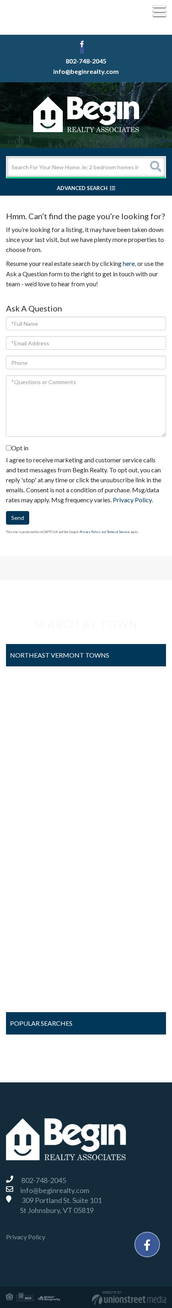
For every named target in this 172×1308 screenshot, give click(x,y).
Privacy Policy (132, 499)
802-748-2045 (86, 61)
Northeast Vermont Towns (59, 655)
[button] (155, 167)
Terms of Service (118, 532)
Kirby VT (25, 807)
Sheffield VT (29, 912)
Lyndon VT (27, 828)
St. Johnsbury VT (35, 933)
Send (17, 517)
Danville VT (28, 765)
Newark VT (28, 850)
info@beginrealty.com (86, 71)
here (129, 263)
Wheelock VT (31, 997)
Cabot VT (26, 723)
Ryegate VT (28, 892)
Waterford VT (32, 975)
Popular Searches (41, 1023)
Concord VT (29, 745)
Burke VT (25, 702)
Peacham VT (30, 870)
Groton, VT (28, 787)
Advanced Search (82, 188)
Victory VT (27, 955)
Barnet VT (26, 682)
